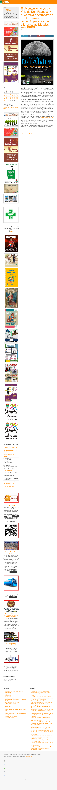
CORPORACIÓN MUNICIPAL (10, 447)
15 (14, 95)
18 (6, 97)
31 (4, 100)
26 (8, 98)
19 (8, 97)
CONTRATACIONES (8, 470)
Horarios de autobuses (11, 592)
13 (10, 95)
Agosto (7, 90)
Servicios (16, 7)
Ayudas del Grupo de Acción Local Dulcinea (11, 504)
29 (14, 98)
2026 (10, 90)
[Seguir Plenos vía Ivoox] (4, 768)
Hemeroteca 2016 (9, 10)
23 (17, 97)
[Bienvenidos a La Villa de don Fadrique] (5, 2)
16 (17, 95)
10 (4, 95)
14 (12, 95)
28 (12, 98)
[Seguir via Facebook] (4, 760)
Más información (29, 756)
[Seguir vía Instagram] (4, 775)
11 (6, 95)
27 (10, 98)
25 (6, 98)
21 (12, 97)
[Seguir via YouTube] (4, 764)
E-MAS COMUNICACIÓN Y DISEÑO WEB (41, 779)
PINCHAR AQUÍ (13, 572)
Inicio (11, 7)
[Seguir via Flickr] (4, 771)
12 (8, 95)
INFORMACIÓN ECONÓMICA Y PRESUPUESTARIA (10, 482)
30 (17, 98)
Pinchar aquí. (13, 596)
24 (4, 98)
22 (14, 97)
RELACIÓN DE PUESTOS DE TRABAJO (10, 451)
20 (10, 97)
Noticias (7, 9)
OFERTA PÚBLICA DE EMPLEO (9, 455)
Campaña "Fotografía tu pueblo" (11, 552)
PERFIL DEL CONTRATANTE (10, 486)
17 (4, 97)
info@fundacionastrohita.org (47, 117)
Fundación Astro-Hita (11, 664)
